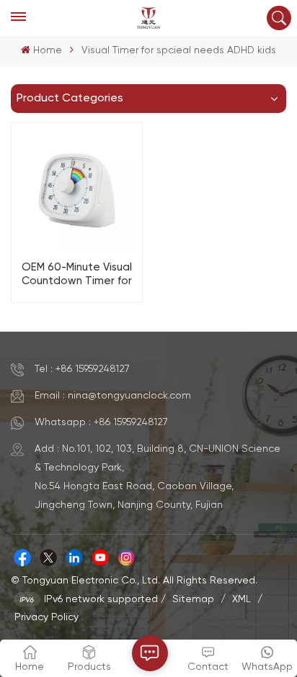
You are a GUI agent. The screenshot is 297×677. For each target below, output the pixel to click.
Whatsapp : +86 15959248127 (101, 422)
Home (47, 50)
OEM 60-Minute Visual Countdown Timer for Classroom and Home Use (77, 275)
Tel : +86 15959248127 (82, 369)
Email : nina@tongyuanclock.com (113, 396)
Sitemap (193, 599)
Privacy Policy (46, 617)
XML (241, 599)
